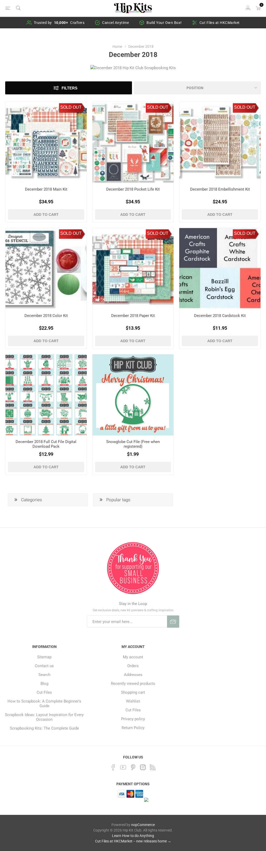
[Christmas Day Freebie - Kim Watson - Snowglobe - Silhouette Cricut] (133, 395)
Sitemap (44, 657)
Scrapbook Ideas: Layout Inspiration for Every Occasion (44, 717)
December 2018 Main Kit (46, 189)
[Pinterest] (133, 767)
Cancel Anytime (115, 23)
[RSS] (153, 767)
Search (44, 674)
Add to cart (46, 214)
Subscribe (173, 621)
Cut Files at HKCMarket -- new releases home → (133, 841)
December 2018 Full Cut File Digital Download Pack (46, 444)
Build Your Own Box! (164, 23)
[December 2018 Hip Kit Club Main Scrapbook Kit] (46, 142)
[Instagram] (143, 767)
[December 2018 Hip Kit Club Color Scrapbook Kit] (46, 268)
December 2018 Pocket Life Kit (133, 189)
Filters (69, 88)
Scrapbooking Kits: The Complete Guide (44, 728)
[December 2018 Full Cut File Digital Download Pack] (46, 395)
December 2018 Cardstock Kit (220, 315)
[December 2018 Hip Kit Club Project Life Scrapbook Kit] (133, 142)
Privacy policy (133, 719)
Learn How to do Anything (133, 836)
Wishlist (133, 701)
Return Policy (133, 727)
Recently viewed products (133, 683)
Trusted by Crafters (59, 23)
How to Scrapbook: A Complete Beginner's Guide (44, 703)
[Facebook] (113, 767)
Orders (133, 666)
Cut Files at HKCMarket (220, 23)
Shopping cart (133, 692)
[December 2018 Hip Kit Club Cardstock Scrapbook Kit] (220, 268)
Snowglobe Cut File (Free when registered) (133, 444)
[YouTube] (123, 767)
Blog (44, 683)
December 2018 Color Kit (46, 315)
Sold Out (71, 107)
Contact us (44, 666)
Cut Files (44, 692)
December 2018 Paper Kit (133, 315)
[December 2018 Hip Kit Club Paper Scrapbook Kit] (133, 268)
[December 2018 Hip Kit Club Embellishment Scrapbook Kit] (220, 142)
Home (117, 46)
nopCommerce (143, 825)
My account (133, 657)
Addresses (133, 674)
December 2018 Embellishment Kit (220, 189)
